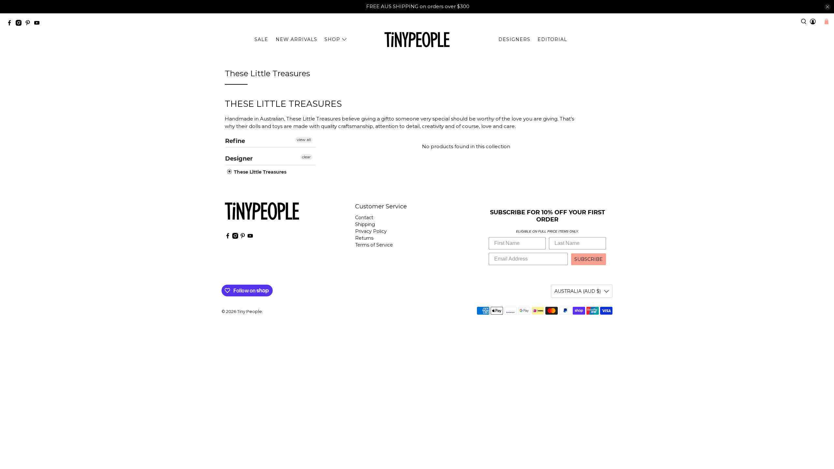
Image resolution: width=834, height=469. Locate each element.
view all (304, 139)
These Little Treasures (259, 172)
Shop (332, 39)
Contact (364, 217)
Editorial (552, 39)
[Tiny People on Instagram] (20, 24)
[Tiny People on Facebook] (11, 24)
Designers (514, 39)
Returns (364, 238)
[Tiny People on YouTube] (38, 24)
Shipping (365, 224)
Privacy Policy (371, 231)
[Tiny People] (417, 39)
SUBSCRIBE (588, 259)
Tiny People (249, 311)
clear (306, 156)
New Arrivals (296, 39)
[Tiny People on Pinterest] (29, 24)
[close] (827, 7)
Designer (239, 158)
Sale (261, 39)
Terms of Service (374, 245)
